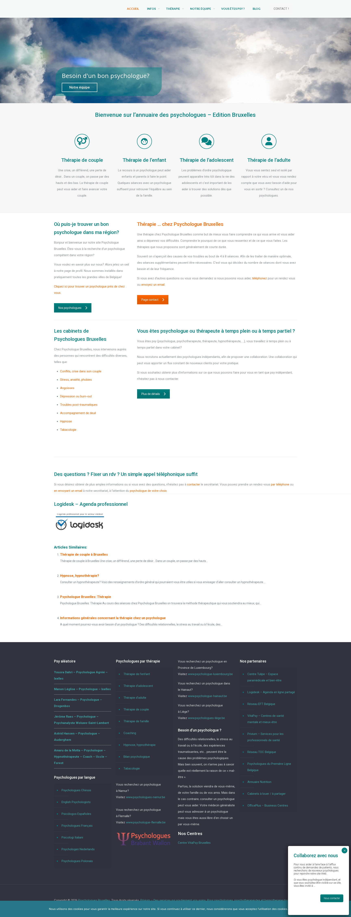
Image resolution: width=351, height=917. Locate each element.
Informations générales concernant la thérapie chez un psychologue (113, 618)
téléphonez (260, 278)
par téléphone (280, 484)
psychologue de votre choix (148, 491)
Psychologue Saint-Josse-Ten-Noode (85, 446)
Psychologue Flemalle (74, 438)
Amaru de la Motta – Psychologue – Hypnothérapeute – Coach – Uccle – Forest (80, 757)
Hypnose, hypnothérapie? (79, 576)
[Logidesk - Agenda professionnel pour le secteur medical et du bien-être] (80, 531)
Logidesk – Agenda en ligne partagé (271, 692)
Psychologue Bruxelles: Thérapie (85, 597)
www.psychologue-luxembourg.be (210, 674)
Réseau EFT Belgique (261, 704)
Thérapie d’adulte (135, 697)
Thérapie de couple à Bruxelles (84, 554)
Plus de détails (150, 394)
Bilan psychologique (137, 757)
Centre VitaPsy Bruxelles (194, 843)
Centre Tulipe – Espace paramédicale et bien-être (264, 677)
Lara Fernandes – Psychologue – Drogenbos (78, 703)
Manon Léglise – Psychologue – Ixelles (82, 689)
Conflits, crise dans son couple (80, 371)
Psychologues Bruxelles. (94, 900)
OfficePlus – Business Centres (267, 805)
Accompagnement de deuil (78, 413)
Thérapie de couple (136, 709)
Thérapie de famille (136, 721)
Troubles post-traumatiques (79, 405)
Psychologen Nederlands (78, 849)
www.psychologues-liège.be (206, 718)
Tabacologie (68, 430)
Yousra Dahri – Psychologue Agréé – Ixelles (81, 675)
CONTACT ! (281, 9)
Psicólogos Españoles (76, 814)
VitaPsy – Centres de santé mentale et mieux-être (265, 719)
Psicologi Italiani (72, 837)
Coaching (130, 733)
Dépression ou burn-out (76, 396)
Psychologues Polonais (77, 861)
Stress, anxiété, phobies (76, 379)
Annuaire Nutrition (259, 782)
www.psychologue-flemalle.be (146, 822)
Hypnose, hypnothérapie (140, 745)
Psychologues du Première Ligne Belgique (269, 767)
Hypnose (66, 421)
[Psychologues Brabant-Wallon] (143, 845)
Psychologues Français (77, 825)
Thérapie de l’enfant (137, 674)
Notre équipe (79, 87)
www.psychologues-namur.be (145, 797)
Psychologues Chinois (76, 790)
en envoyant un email (68, 491)
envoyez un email (153, 284)
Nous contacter (332, 898)
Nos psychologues (69, 307)
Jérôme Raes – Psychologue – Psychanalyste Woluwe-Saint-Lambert (81, 720)
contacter (193, 484)
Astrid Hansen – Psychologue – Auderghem (77, 737)
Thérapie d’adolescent (138, 686)
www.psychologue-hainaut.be (207, 696)
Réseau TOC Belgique (261, 752)
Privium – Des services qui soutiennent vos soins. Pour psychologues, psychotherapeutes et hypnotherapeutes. (214, 900)
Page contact (149, 299)
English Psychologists (76, 802)
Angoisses (67, 388)
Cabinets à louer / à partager (266, 794)
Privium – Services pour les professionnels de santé (265, 737)
